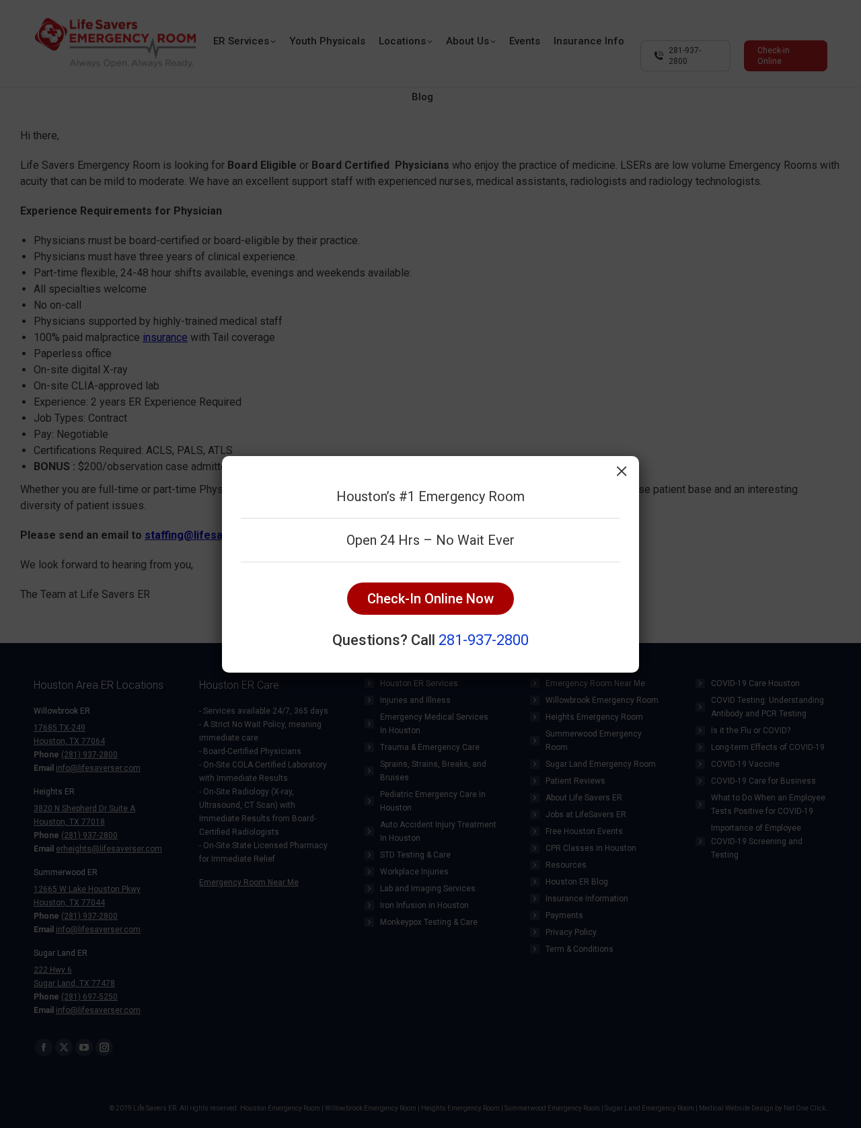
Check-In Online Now (430, 599)
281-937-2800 (484, 640)
